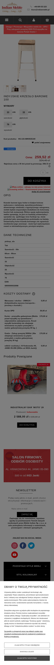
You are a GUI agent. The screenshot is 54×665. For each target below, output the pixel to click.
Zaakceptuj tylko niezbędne (27, 645)
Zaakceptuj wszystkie (27, 658)
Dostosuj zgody (27, 652)
